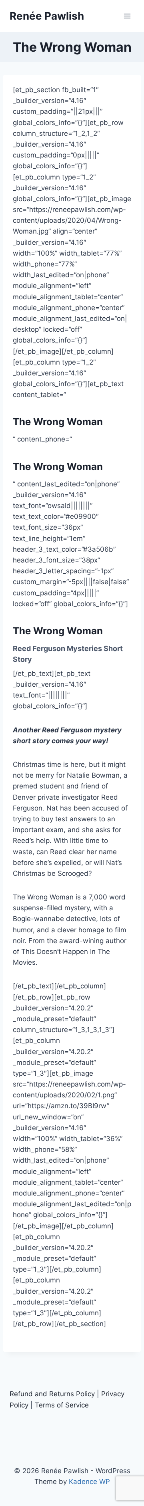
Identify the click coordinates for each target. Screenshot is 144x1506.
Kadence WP (89, 1482)
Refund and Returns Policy (52, 1394)
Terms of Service (62, 1405)
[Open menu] (127, 16)
